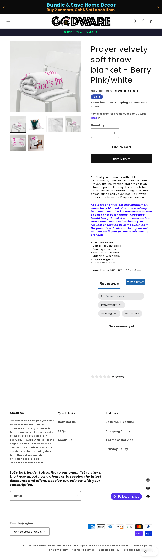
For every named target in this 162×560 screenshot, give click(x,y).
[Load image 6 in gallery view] (36, 142)
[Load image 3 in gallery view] (54, 124)
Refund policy (142, 545)
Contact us (67, 422)
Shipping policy (109, 549)
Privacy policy (58, 549)
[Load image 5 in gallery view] (18, 142)
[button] (8, 21)
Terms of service (83, 549)
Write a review (135, 282)
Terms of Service (120, 440)
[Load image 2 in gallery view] (36, 124)
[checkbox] (132, 313)
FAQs (62, 431)
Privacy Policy (117, 449)
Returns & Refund (120, 422)
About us (65, 440)
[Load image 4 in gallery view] (73, 124)
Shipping (121, 102)
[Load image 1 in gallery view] (18, 124)
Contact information (137, 549)
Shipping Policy (118, 431)
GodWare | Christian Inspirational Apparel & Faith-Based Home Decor (80, 545)
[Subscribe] (76, 496)
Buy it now (121, 158)
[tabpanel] (121, 331)
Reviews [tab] (109, 283)
